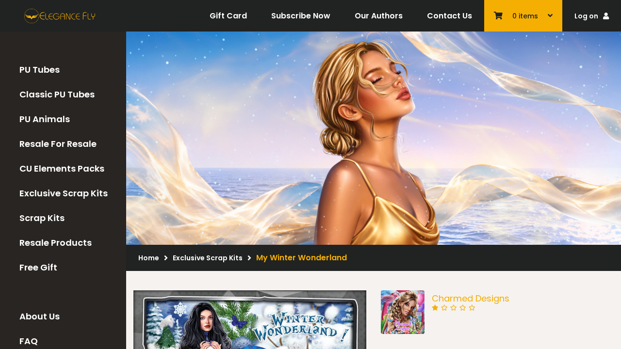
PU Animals (44, 119)
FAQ (28, 341)
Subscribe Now (300, 15)
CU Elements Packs (61, 168)
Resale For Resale (58, 144)
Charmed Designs (470, 298)
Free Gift (38, 267)
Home (148, 258)
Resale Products (55, 243)
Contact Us (449, 15)
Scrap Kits (42, 218)
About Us (39, 316)
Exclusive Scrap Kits (63, 193)
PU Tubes (39, 69)
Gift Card (228, 15)
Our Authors (379, 15)
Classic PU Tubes (57, 94)
